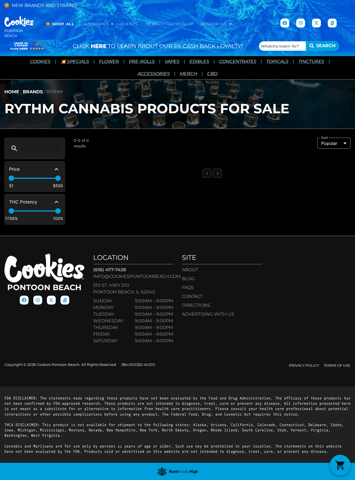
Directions (196, 305)
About (190, 269)
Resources (214, 24)
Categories (95, 24)
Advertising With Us (208, 314)
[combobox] (282, 46)
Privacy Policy (304, 365)
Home (11, 91)
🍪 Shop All (60, 24)
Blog (188, 278)
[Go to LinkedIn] (332, 23)
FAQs (188, 287)
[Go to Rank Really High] (177, 471)
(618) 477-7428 (109, 269)
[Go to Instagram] (300, 23)
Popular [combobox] (329, 143)
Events (129, 24)
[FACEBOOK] (284, 23)
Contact (192, 296)
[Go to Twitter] (316, 23)
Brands (33, 91)
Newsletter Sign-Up (169, 24)
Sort (324, 138)
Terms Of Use (337, 365)
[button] (14, 148)
